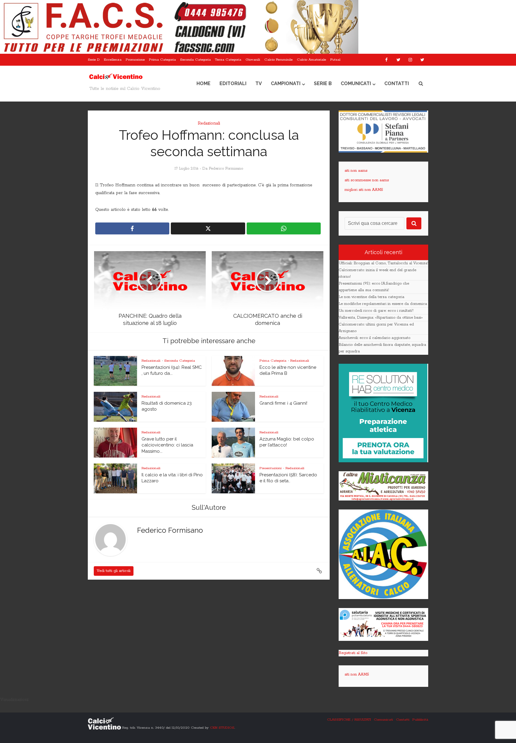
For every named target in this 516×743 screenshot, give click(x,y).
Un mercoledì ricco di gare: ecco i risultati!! (376, 310)
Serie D (94, 59)
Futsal (335, 59)
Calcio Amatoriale (311, 59)
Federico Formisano (226, 168)
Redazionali (209, 123)
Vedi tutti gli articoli (113, 571)
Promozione (135, 59)
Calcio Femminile (278, 59)
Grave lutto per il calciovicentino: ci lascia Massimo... (167, 445)
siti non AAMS (357, 674)
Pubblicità (420, 719)
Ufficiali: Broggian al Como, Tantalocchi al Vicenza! (383, 263)
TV (258, 83)
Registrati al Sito (353, 653)
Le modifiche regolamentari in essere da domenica (383, 304)
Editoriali (232, 83)
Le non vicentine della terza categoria (371, 297)
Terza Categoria (228, 59)
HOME (203, 83)
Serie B (323, 83)
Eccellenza (113, 59)
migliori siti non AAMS (364, 190)
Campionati (285, 83)
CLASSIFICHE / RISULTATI (349, 719)
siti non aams (356, 170)
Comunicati (356, 83)
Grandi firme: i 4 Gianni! (283, 403)
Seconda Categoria (195, 59)
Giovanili (252, 59)
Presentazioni (270, 468)
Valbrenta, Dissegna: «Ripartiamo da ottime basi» (381, 317)
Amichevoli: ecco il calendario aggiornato (374, 338)
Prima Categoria (162, 59)
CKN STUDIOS (222, 727)
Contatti (396, 83)
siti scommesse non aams (367, 180)
